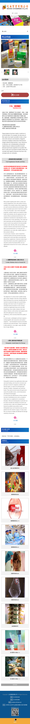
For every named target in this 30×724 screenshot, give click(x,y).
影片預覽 (16, 253)
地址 (4, 704)
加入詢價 (16, 95)
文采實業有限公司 (15, 7)
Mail (10, 702)
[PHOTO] (15, 54)
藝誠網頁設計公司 (15, 707)
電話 (11, 697)
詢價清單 (15, 721)
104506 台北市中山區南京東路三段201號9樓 (16, 704)
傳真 (11, 699)
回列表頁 (15, 684)
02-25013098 (16, 699)
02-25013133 (16, 697)
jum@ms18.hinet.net (16, 702)
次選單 (4, 31)
